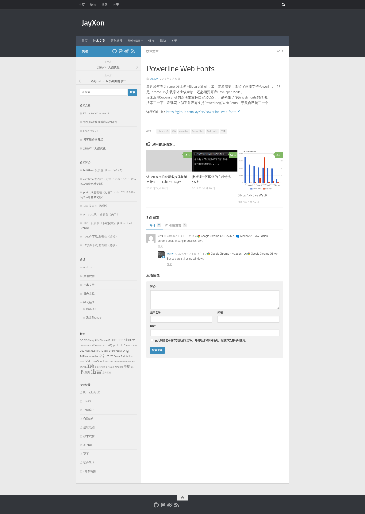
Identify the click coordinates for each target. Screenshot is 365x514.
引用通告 (177, 225)
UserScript (97, 361)
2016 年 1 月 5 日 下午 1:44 (192, 253)
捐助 (105, 4)
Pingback (118, 351)
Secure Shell (198, 131)
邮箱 (221, 312)
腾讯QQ (91, 309)
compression (120, 339)
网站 (153, 326)
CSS (174, 131)
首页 (85, 41)
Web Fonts (212, 131)
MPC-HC (99, 351)
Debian (83, 345)
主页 (82, 4)
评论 (154, 225)
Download (99, 345)
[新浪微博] (126, 51)
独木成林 (89, 436)
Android (88, 267)
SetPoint (129, 356)
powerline (184, 131)
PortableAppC (91, 392)
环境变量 (119, 367)
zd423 (87, 401)
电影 (127, 366)
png (126, 350)
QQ (101, 355)
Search (109, 356)
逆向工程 (106, 372)
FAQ (109, 345)
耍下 (86, 453)
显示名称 (156, 312)
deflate (89, 345)
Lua (82, 350)
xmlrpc (83, 367)
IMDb (129, 345)
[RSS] (132, 51)
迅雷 (96, 371)
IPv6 (135, 345)
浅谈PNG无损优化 (94, 148)
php (111, 350)
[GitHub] (114, 51)
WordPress (126, 361)
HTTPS (121, 345)
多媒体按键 (99, 367)
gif (114, 345)
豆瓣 (87, 372)
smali (82, 361)
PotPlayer (84, 356)
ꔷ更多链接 (89, 471)
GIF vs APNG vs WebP (252, 195)
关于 (116, 4)
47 (189, 155)
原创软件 (116, 41)
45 (234, 155)
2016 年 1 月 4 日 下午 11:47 (182, 236)
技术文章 (99, 41)
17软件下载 (90, 236)
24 (280, 155)
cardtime (88, 179)
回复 (160, 246)
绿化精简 (134, 41)
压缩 (90, 366)
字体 (223, 131)
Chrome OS (163, 131)
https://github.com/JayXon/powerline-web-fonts (201, 112)
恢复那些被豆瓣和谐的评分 (100, 122)
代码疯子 (89, 410)
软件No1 (88, 462)
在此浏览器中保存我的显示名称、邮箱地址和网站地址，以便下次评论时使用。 (201, 340)
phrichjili (88, 192)
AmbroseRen (91, 214)
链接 (93, 4)
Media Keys (90, 351)
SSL (88, 361)
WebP (118, 361)
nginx (106, 351)
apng (92, 340)
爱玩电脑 (89, 427)
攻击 (112, 367)
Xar (133, 361)
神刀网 (87, 445)
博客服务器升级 (93, 139)
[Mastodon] (120, 51)
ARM (97, 340)
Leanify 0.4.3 (90, 131)
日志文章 (89, 293)
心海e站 (88, 418)
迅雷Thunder (94, 317)
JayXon (93, 23)
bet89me (88, 170)
